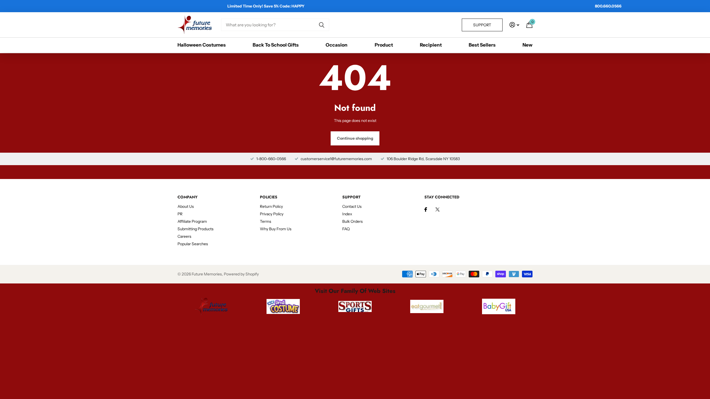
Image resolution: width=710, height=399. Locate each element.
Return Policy (271, 206)
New (527, 45)
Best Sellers (482, 45)
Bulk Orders (352, 221)
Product (384, 45)
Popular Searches (193, 243)
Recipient (431, 45)
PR (180, 213)
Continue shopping (355, 138)
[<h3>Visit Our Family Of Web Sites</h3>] (211, 307)
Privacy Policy (271, 213)
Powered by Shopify (241, 274)
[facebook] (425, 209)
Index (347, 213)
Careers (184, 236)
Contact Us (352, 206)
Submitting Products (196, 228)
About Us (186, 206)
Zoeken (321, 25)
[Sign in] (514, 25)
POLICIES (268, 197)
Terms (265, 221)
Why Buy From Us (275, 228)
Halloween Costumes (202, 45)
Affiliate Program (192, 221)
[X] (437, 209)
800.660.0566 (608, 6)
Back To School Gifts (276, 45)
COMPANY (187, 197)
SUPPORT (351, 197)
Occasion (337, 45)
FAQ (346, 228)
